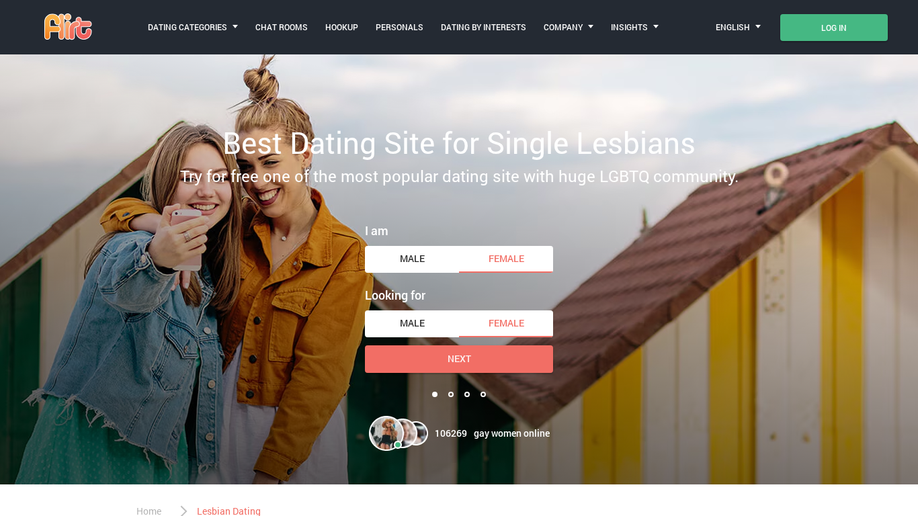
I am (376, 230)
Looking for (395, 295)
